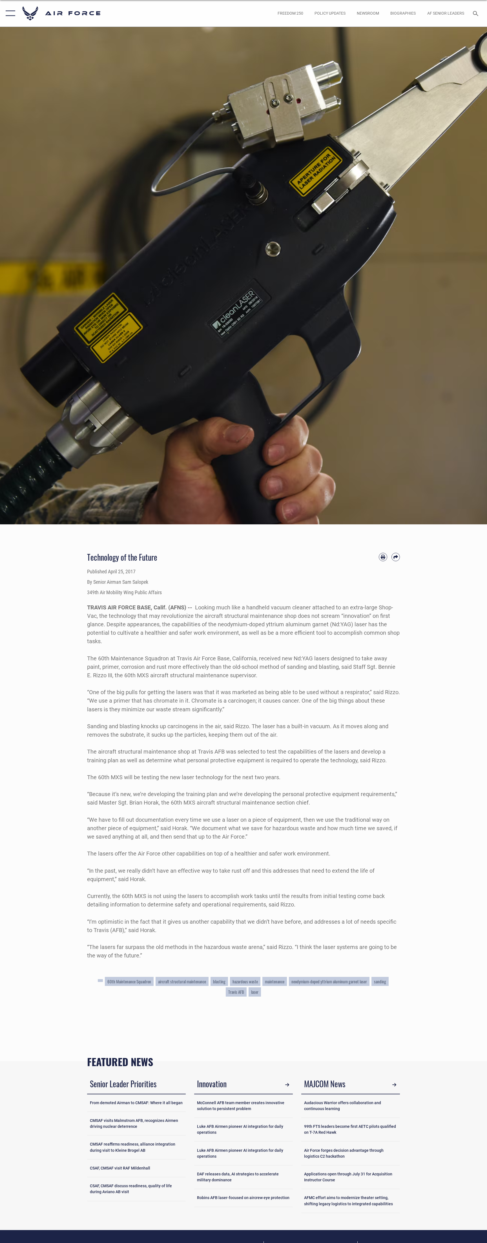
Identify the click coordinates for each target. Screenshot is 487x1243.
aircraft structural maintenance (182, 981)
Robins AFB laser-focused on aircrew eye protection (243, 1197)
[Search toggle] (476, 13)
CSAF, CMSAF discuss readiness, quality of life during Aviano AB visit (131, 1189)
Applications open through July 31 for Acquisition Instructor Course (348, 1177)
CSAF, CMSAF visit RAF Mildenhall (120, 1168)
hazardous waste (245, 981)
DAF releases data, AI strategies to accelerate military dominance (238, 1177)
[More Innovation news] (287, 1084)
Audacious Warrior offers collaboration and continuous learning (342, 1106)
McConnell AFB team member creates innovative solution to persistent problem (240, 1106)
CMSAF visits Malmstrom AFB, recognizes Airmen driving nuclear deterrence (134, 1123)
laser (254, 992)
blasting (219, 981)
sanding (380, 981)
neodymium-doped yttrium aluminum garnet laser (329, 981)
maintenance (274, 981)
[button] (9, 13)
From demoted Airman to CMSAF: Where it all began (136, 1103)
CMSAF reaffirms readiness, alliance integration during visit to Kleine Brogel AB (132, 1147)
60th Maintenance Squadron (129, 981)
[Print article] (383, 557)
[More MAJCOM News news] (394, 1084)
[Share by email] (395, 557)
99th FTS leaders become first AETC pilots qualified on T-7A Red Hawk (350, 1129)
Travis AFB (236, 992)
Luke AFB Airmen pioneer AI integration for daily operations (240, 1129)
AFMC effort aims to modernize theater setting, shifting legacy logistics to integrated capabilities (348, 1200)
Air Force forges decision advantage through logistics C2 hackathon (344, 1153)
